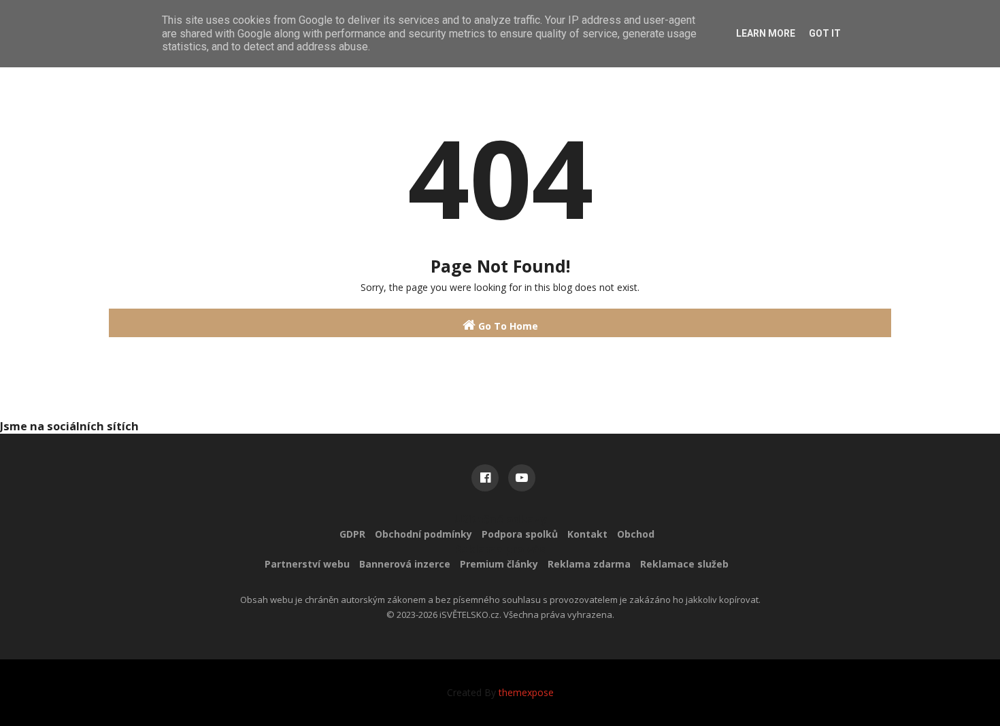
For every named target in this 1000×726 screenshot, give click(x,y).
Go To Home (507, 325)
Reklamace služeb (684, 563)
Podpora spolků (520, 534)
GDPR (352, 534)
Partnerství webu (307, 563)
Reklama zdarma (589, 563)
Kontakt (587, 534)
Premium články (499, 563)
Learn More (765, 33)
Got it (825, 33)
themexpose (526, 692)
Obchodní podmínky (423, 534)
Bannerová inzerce (404, 563)
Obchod (635, 534)
